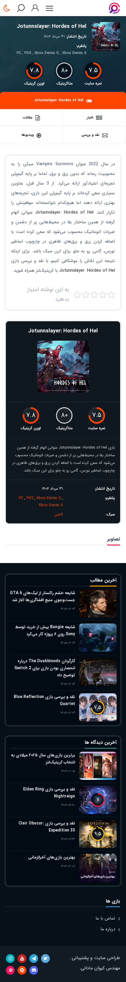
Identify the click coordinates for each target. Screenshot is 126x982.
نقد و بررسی (90, 135)
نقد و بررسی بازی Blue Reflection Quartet (44, 700)
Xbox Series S (46, 53)
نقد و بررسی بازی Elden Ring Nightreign (49, 793)
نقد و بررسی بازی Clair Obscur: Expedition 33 (46, 827)
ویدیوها (28, 135)
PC (19, 53)
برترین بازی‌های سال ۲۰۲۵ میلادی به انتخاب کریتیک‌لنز (43, 758)
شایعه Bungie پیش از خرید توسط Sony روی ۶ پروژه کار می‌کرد (45, 630)
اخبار (90, 117)
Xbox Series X (74, 53)
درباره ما (108, 929)
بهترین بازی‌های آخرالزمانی (51, 857)
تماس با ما (105, 918)
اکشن (58, 514)
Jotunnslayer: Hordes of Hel (51, 26)
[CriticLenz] (114, 8)
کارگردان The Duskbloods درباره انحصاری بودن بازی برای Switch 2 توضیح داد (44, 668)
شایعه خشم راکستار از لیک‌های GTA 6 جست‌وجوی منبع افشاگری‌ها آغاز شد (42, 596)
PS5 (27, 53)
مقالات (28, 117)
